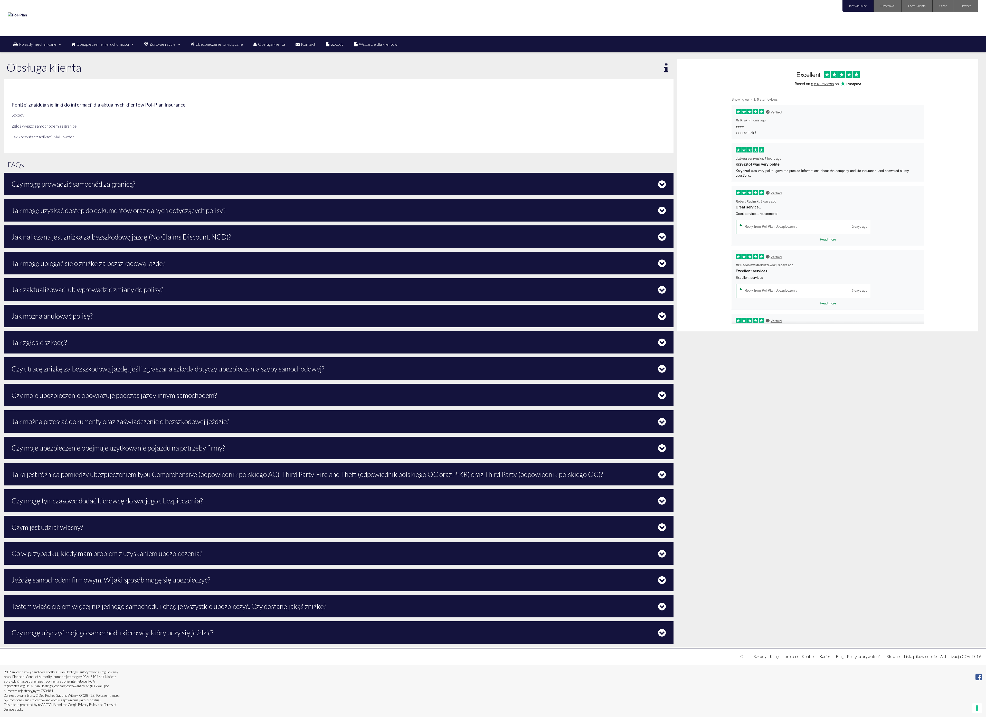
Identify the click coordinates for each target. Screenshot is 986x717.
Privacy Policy (87, 705)
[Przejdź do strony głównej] (17, 14)
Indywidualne (858, 6)
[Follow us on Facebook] (978, 678)
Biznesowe (887, 6)
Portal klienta (917, 6)
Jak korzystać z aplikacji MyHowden (43, 136)
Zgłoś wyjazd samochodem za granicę (44, 125)
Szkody (18, 114)
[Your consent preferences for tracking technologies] (977, 708)
